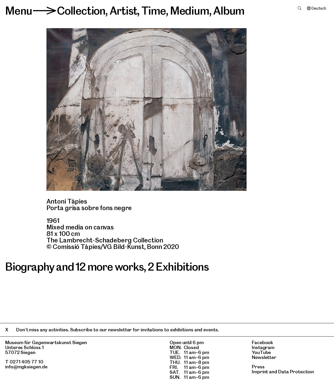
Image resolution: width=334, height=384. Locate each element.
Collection (81, 10)
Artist (124, 10)
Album (228, 10)
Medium (189, 10)
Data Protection (296, 371)
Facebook (262, 342)
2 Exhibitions (178, 266)
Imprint (260, 371)
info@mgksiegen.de (26, 366)
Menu (18, 10)
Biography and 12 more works (74, 266)
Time (153, 10)
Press (258, 366)
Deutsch (318, 8)
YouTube (261, 352)
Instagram (263, 347)
